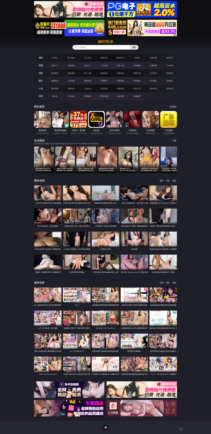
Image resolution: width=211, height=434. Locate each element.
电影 (41, 73)
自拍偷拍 (71, 65)
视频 (41, 65)
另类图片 (169, 81)
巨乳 (167, 181)
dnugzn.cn (105, 41)
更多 (174, 181)
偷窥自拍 (54, 81)
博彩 (41, 57)
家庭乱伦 (71, 88)
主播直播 (153, 65)
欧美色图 (87, 81)
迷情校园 (120, 88)
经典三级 (136, 73)
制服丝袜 (120, 73)
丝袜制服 (136, 65)
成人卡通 (87, 73)
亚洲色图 (71, 81)
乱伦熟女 (153, 73)
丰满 (161, 283)
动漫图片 (104, 81)
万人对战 (87, 58)
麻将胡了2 (120, 58)
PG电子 (55, 58)
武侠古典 (104, 88)
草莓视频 (87, 96)
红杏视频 (120, 96)
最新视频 (39, 180)
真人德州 (71, 58)
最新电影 (39, 282)
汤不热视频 (104, 96)
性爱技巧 (169, 88)
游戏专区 (104, 58)
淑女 (167, 283)
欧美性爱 (104, 73)
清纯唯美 (136, 81)
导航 (41, 96)
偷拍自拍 (71, 73)
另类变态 (169, 73)
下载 (174, 140)
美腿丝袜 (120, 81)
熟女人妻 (120, 65)
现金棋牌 (153, 58)
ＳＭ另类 (169, 65)
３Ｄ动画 (104, 65)
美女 (161, 181)
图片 (41, 80)
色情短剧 (136, 96)
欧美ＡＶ (87, 65)
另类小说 (136, 88)
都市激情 (54, 88)
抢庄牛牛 (169, 58)
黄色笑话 (153, 88)
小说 (41, 88)
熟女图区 (153, 81)
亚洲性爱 (54, 73)
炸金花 (137, 58)
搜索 (134, 47)
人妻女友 (87, 88)
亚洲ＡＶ (54, 65)
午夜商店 (71, 96)
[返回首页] (180, 429)
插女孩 (54, 96)
